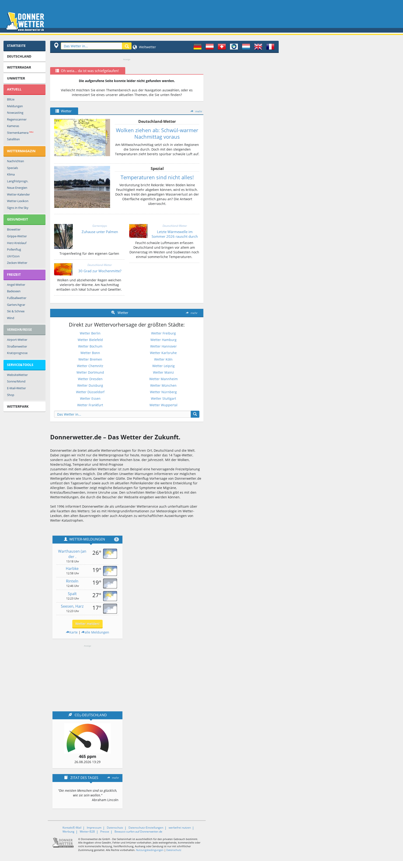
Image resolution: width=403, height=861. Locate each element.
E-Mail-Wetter (16, 388)
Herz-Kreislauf (16, 243)
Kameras (13, 126)
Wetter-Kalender (18, 194)
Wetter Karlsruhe (163, 353)
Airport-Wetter (17, 340)
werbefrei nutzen (180, 828)
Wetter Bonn (90, 353)
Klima (11, 174)
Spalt (72, 593)
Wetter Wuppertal (163, 405)
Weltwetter (147, 47)
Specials (12, 168)
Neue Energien (17, 188)
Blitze (10, 99)
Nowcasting (15, 112)
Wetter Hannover (163, 346)
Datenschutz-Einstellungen (146, 828)
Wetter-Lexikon (17, 201)
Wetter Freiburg (163, 333)
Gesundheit (17, 219)
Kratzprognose (17, 353)
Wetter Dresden (90, 379)
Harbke (72, 568)
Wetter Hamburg (163, 340)
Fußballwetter (16, 298)
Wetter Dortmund (90, 372)
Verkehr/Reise (19, 329)
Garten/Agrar (16, 305)
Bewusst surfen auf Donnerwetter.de (138, 831)
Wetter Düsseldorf (90, 392)
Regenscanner (17, 119)
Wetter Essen (90, 398)
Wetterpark (17, 406)
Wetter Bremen (90, 359)
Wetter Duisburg (90, 385)
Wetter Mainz (163, 372)
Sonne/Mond (16, 381)
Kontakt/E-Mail (72, 828)
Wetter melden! (87, 623)
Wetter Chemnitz (90, 366)
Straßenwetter (17, 346)
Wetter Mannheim (163, 379)
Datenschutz (115, 828)
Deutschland (19, 56)
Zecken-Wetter (17, 263)
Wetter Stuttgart (163, 398)
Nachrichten (15, 161)
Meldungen (15, 106)
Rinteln (72, 581)
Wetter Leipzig (163, 366)
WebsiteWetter (17, 375)
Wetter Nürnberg (163, 392)
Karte (73, 632)
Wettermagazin (21, 151)
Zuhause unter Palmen (100, 231)
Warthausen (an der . (72, 554)
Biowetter (14, 229)
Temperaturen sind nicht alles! (157, 177)
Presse (104, 831)
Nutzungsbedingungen (149, 850)
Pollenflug (14, 249)
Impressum (94, 828)
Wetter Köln (163, 359)
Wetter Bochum (90, 346)
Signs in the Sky (17, 208)
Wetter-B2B (87, 831)
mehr (198, 111)
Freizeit (14, 274)
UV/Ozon (13, 256)
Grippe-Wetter (17, 236)
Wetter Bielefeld (90, 340)
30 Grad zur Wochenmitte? (99, 271)
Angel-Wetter (16, 284)
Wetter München (163, 385)
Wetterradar (19, 67)
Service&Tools (20, 364)
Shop (10, 395)
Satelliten (13, 139)
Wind (10, 318)
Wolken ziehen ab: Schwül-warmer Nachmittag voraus (157, 133)
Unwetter (16, 78)
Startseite (16, 45)
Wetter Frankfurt (90, 405)
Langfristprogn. (17, 181)
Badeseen (14, 291)
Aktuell (14, 89)
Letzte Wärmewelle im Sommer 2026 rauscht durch (175, 234)
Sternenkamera (20, 132)
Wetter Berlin (90, 333)
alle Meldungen (97, 632)
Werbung (68, 831)
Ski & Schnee (15, 311)
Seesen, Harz (72, 606)
